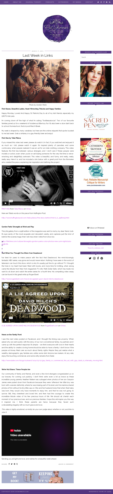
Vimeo (28, 209)
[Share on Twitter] (11, 464)
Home (6, 2)
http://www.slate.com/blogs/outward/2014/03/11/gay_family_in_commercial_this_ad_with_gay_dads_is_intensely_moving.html (52, 360)
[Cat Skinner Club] (56, 27)
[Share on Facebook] (9, 464)
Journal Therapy (33, 2)
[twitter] (98, 2)
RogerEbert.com (51, 326)
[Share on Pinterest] (14, 464)
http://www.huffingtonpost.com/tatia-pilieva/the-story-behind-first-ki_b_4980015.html (36, 218)
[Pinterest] (88, 202)
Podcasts (50, 2)
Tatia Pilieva (18, 209)
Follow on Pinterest (96, 228)
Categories (63, 2)
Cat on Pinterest (96, 191)
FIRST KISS (6, 209)
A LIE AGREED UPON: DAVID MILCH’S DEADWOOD (21, 326)
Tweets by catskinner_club (96, 248)
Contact (89, 2)
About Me (17, 2)
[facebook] (104, 2)
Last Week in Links (38, 55)
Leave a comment (66, 464)
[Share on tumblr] (17, 464)
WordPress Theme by (100, 491)
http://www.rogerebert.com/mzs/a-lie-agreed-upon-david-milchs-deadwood (32, 279)
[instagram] (101, 2)
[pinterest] (106, 2)
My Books (77, 2)
